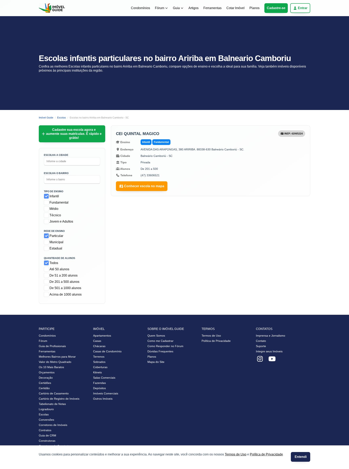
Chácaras (99, 346)
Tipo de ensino (53, 191)
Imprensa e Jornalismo (270, 335)
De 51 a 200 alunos (63, 275)
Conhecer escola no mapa (144, 186)
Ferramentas (212, 8)
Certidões (45, 382)
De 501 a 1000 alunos (65, 288)
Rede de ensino (54, 231)
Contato (261, 340)
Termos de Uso (235, 454)
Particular (56, 236)
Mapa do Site (155, 361)
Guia (176, 8)
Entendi (301, 456)
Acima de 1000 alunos (65, 294)
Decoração (46, 377)
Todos (53, 263)
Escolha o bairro (56, 173)
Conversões (46, 419)
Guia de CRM (47, 435)
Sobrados (99, 361)
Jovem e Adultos (61, 221)
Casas (97, 340)
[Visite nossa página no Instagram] (260, 359)
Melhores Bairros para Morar (57, 356)
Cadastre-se (276, 8)
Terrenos (98, 356)
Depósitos (99, 388)
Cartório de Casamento (54, 393)
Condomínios (140, 8)
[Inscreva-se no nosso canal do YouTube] (272, 359)
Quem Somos (156, 335)
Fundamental (58, 202)
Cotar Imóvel (235, 8)
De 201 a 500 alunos (64, 281)
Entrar (302, 8)
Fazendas (99, 382)
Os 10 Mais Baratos (51, 367)
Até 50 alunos (59, 269)
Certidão (44, 388)
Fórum (159, 8)
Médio (53, 208)
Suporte (261, 346)
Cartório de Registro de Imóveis (59, 398)
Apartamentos (102, 335)
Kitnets (97, 372)
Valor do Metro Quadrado (55, 361)
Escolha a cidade (56, 155)
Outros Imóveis (102, 398)
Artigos (193, 8)
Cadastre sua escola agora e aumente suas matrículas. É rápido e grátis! (74, 133)
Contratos (45, 430)
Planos (254, 8)
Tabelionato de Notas (52, 404)
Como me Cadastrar (160, 340)
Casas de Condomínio (107, 351)
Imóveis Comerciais (105, 393)
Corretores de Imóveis (53, 425)
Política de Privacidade (266, 454)
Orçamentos (47, 372)
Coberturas (100, 367)
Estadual (55, 248)
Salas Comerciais (104, 377)
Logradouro (46, 409)
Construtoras (47, 440)
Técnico (55, 215)
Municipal (56, 242)
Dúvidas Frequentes (160, 351)
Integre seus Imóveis (269, 351)
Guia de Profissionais (52, 346)
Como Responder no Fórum (165, 346)
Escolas (44, 414)
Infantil (54, 196)
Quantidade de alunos (59, 258)
